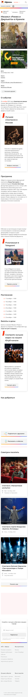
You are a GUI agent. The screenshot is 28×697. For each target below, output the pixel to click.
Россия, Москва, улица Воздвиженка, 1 (11, 82)
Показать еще (14, 584)
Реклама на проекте (6, 650)
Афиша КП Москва (6, 12)
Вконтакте (17, 676)
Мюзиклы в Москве (22, 12)
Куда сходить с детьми (7, 676)
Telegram (17, 681)
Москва (17, 650)
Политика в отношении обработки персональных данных (7, 659)
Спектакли (15, 12)
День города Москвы (6, 681)
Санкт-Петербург (19, 652)
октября (4, 101)
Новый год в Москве (6, 678)
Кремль (3, 77)
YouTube (17, 678)
